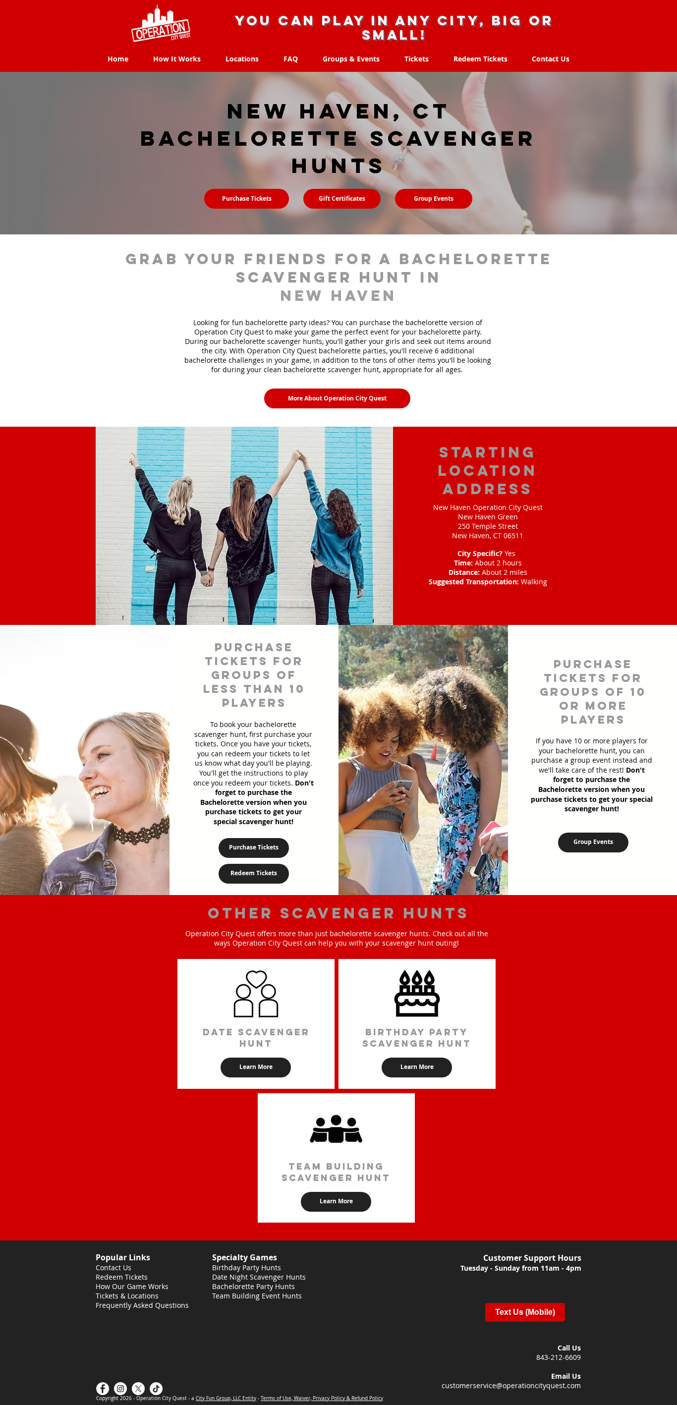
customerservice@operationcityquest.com (511, 1385)
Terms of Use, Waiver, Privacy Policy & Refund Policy (322, 1398)
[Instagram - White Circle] (120, 1388)
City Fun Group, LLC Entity (226, 1398)
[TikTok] (156, 1388)
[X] (138, 1388)
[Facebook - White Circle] (102, 1388)
